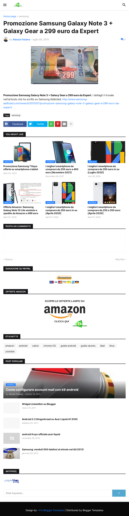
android (23, 345)
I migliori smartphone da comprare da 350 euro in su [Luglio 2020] (103, 169)
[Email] (64, 124)
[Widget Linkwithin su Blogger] (11, 408)
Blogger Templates (93, 510)
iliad (102, 345)
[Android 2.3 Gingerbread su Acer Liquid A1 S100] (11, 423)
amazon (9, 345)
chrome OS (50, 345)
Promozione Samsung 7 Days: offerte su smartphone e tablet (20, 168)
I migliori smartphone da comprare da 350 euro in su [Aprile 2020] (61, 210)
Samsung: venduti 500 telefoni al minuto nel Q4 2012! (53, 449)
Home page (9, 16)
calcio (35, 345)
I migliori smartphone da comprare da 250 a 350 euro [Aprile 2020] (104, 210)
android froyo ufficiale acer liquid (41, 434)
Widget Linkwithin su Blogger (39, 404)
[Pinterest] (58, 124)
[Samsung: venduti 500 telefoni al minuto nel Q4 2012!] (11, 453)
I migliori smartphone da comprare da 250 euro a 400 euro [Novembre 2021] (62, 169)
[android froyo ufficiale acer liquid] (11, 438)
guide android (68, 345)
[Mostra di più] (71, 124)
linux (112, 345)
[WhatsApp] (51, 124)
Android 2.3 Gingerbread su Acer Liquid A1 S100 (50, 419)
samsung (24, 16)
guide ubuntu (88, 345)
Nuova (8, 259)
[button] (4, 5)
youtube (9, 351)
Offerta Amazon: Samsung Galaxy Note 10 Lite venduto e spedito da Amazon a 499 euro (20, 210)
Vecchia (119, 259)
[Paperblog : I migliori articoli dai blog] (11, 482)
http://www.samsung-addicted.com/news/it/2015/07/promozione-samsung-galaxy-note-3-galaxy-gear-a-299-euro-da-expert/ (61, 103)
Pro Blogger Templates (51, 510)
